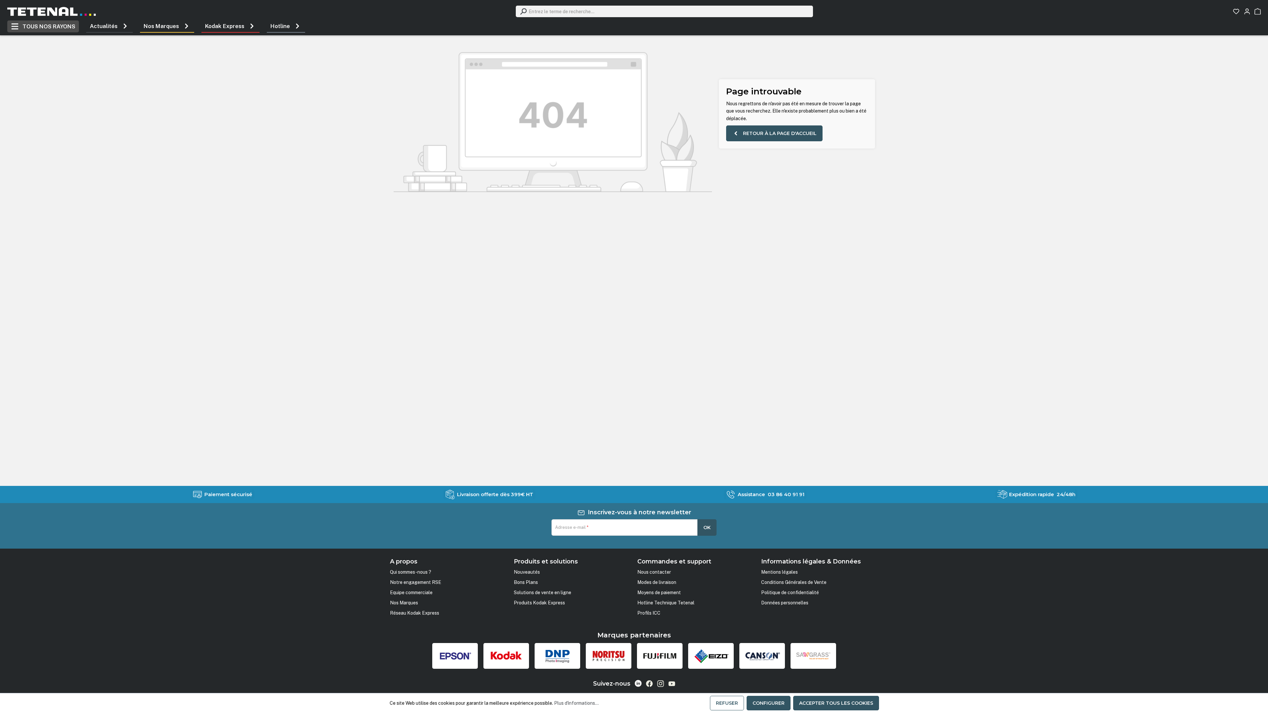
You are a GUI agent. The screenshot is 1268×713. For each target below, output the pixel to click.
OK (707, 527)
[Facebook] (649, 683)
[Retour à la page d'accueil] (51, 11)
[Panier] (1257, 11)
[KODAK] (506, 656)
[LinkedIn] (638, 683)
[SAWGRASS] (813, 656)
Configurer (769, 703)
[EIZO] (711, 656)
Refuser (727, 703)
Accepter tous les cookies (836, 703)
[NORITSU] (608, 656)
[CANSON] (762, 656)
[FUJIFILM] (660, 656)
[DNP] (557, 656)
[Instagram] (660, 683)
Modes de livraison (656, 582)
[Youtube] (671, 683)
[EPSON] (455, 656)
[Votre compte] (1247, 11)
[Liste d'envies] (1236, 11)
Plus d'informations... (576, 703)
